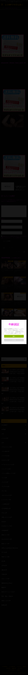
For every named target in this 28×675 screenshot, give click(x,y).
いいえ (14, 340)
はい (14, 336)
